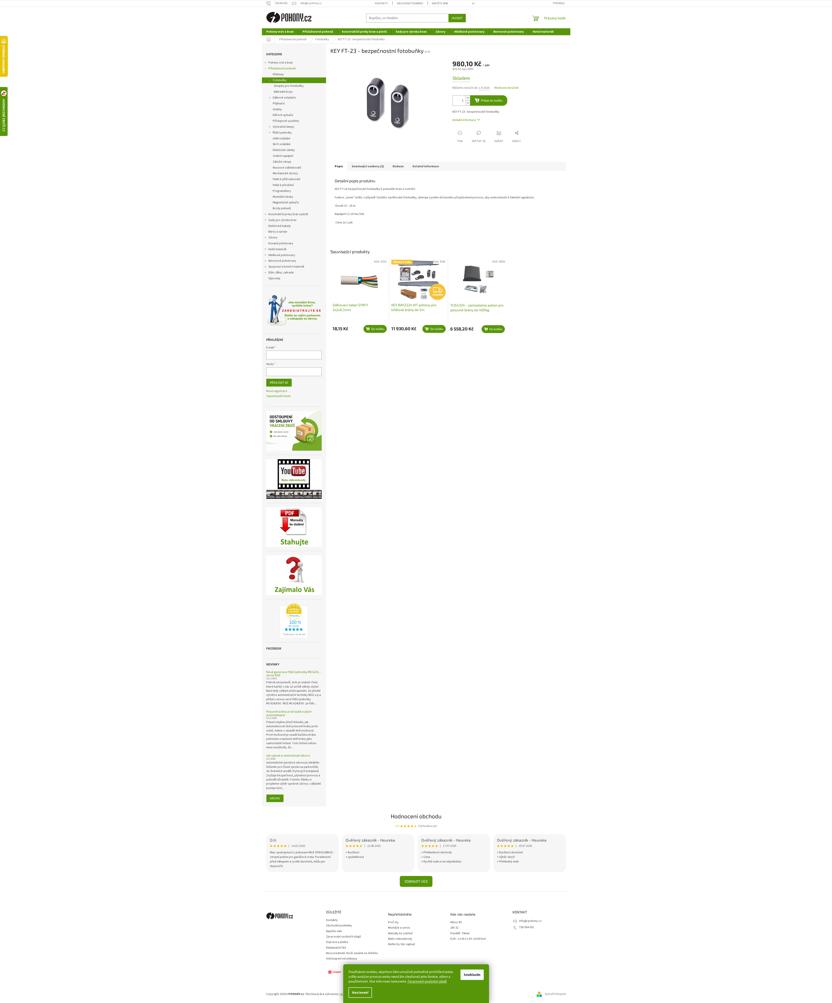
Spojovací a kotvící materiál (286, 267)
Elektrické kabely (279, 226)
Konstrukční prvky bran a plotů (288, 214)
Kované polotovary (280, 243)
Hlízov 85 (456, 922)
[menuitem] (280, 31)
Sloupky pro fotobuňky (289, 86)
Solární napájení (283, 156)
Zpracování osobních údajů (427, 981)
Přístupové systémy (286, 121)
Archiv (275, 798)
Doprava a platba (337, 942)
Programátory (282, 191)
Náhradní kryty (283, 92)
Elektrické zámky (284, 150)
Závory (273, 237)
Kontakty (381, 3)
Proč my (393, 922)
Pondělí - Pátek (460, 933)
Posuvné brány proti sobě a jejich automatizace (289, 713)
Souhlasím (472, 974)
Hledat (457, 18)
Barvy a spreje (277, 231)
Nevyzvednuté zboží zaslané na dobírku (352, 953)
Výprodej (274, 278)
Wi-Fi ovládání (281, 144)
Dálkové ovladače (284, 97)
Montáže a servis (399, 928)
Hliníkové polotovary (281, 255)
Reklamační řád (336, 948)
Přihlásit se (279, 382)
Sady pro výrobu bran (282, 220)
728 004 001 (526, 927)
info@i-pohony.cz (530, 921)
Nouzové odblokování (287, 168)
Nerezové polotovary (282, 261)
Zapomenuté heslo (278, 396)
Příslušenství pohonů (282, 68)
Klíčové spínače (283, 115)
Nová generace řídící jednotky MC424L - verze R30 (293, 673)
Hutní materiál (277, 249)
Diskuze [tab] (398, 166)
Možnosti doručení (506, 88)
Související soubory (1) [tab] (368, 166)
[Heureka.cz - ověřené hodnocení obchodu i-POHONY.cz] (294, 620)
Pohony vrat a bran (280, 62)
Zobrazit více (416, 881)
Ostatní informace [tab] (425, 166)
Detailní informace (464, 120)
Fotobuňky (280, 80)
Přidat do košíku (492, 100)
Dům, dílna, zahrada (281, 272)
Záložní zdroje (282, 162)
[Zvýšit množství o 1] (468, 97)
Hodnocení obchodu (416, 816)
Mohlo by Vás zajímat (401, 944)
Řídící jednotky (282, 133)
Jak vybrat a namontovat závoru (288, 755)
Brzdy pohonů (282, 208)
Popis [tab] (339, 166)
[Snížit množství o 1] (468, 102)
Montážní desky (283, 197)
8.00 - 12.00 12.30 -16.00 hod (468, 939)
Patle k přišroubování (286, 179)
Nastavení (360, 992)
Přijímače (279, 103)
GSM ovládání (281, 138)
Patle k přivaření (283, 185)
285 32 (454, 928)
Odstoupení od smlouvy (341, 958)
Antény (277, 109)
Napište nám (440, 3)
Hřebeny (278, 74)
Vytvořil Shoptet (555, 994)
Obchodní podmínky (410, 3)
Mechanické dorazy (285, 173)
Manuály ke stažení (400, 933)
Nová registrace (276, 391)
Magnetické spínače (286, 202)
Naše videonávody (400, 939)
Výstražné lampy (283, 127)
